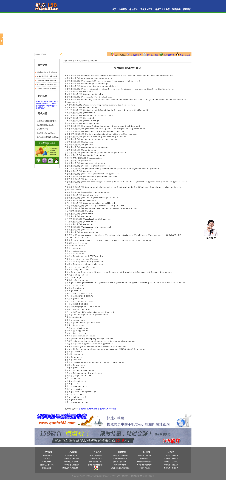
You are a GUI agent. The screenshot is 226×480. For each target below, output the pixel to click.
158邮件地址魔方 (96, 458)
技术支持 (211, 237)
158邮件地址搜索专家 (71, 458)
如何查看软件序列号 (47, 465)
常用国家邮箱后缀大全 (45, 125)
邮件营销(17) (40, 108)
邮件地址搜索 (152, 55)
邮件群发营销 (92, 409)
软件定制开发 (146, 9)
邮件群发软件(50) (42, 101)
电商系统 (123, 9)
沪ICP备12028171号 (124, 476)
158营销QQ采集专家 (71, 462)
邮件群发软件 (136, 55)
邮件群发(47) (53, 101)
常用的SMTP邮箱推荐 (120, 455)
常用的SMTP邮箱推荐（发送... (48, 84)
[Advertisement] (113, 32)
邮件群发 (72, 61)
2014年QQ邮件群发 (120, 458)
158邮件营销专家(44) (43, 104)
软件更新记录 (46, 468)
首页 (114, 9)
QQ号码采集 (185, 55)
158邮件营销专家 (71, 455)
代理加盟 (167, 455)
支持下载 (175, 455)
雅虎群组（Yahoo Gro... (46, 133)
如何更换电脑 (46, 462)
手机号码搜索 (168, 55)
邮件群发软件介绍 (95, 462)
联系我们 (187, 9)
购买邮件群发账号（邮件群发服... (48, 72)
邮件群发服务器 (162, 9)
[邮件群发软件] (47, 163)
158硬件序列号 (42, 129)
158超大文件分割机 (96, 455)
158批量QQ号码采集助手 (71, 468)
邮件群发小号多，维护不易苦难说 (48, 76)
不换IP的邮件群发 (120, 465)
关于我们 (167, 462)
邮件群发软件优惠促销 (95, 465)
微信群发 (133, 9)
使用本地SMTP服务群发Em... (48, 137)
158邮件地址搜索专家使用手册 (48, 80)
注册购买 (176, 9)
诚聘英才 (175, 458)
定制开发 (167, 458)
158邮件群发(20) (51, 106)
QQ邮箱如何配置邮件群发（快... (48, 121)
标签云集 (175, 465)
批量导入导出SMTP (120, 462)
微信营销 (175, 468)
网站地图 (167, 465)
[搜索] (61, 54)
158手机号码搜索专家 (71, 465)
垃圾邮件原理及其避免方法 (120, 468)
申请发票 (47, 458)
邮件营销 (112, 409)
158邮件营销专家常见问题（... (48, 89)
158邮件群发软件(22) (144, 465)
